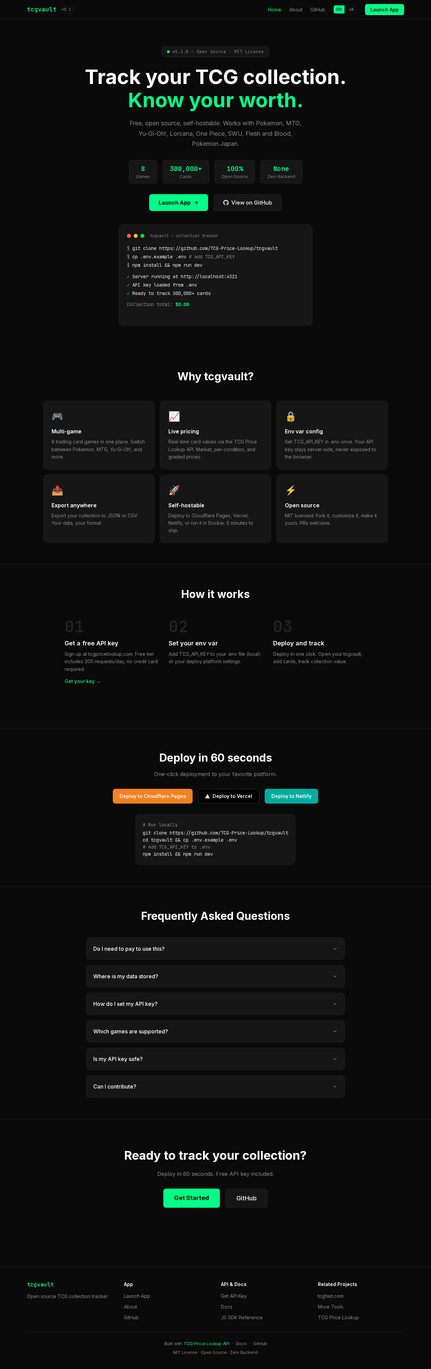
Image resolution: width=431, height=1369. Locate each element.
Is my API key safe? (118, 1059)
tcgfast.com (330, 1296)
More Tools (330, 1307)
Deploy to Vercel (232, 796)
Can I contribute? (114, 1086)
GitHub (317, 9)
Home (274, 9)
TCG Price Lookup (338, 1317)
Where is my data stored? (125, 976)
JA (351, 9)
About (295, 9)
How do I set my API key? (125, 1003)
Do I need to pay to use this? (129, 948)
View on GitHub (251, 202)
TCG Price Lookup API (207, 1343)
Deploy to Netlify (291, 796)
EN (339, 9)
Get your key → (83, 681)
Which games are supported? (130, 1031)
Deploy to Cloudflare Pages (153, 796)
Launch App (384, 9)
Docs (226, 1307)
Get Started (191, 1197)
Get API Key (234, 1296)
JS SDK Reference (242, 1317)
